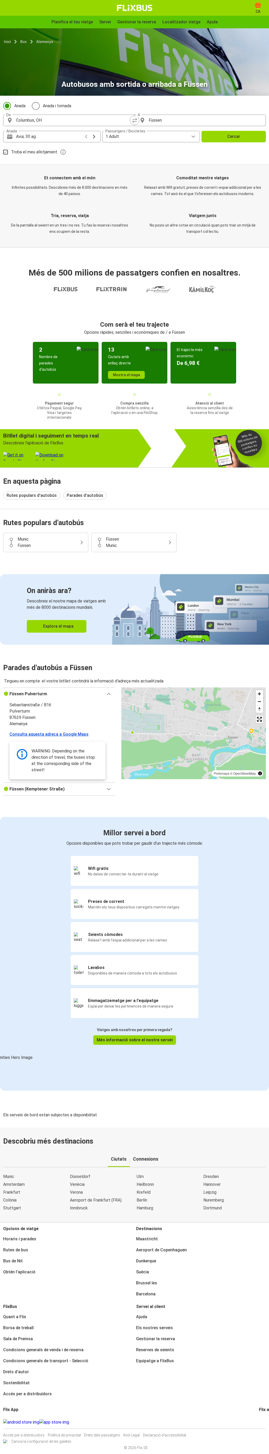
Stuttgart (12, 1207)
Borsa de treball (18, 1327)
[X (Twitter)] (266, 1422)
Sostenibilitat (16, 1382)
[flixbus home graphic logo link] (134, 8)
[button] (59, 694)
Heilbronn (145, 1184)
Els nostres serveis (154, 1327)
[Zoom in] (259, 694)
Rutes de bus (15, 1249)
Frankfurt (11, 1192)
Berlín (142, 1200)
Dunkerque (146, 1260)
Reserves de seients (155, 1349)
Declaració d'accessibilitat (164, 1435)
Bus (23, 42)
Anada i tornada (57, 105)
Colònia (10, 1200)
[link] (134, 609)
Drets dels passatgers (102, 1435)
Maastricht (147, 1238)
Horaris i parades (19, 1238)
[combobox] (73, 120)
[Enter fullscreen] (259, 719)
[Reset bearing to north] (259, 709)
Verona (76, 1192)
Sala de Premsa (18, 1338)
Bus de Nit (13, 1260)
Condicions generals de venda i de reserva (43, 1349)
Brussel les (146, 1282)
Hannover (212, 1184)
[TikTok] (267, 1422)
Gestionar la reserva (155, 1338)
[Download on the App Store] (54, 1422)
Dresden (211, 1176)
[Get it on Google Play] (21, 1422)
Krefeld (144, 1192)
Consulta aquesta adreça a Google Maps (49, 734)
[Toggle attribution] (260, 773)
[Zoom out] (259, 701)
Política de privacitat (64, 1435)
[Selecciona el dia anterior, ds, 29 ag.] (86, 136)
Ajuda (141, 1316)
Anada (19, 105)
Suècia (142, 1271)
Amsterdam (14, 1184)
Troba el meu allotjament (34, 151)
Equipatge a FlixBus (155, 1360)
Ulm (140, 1176)
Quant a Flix (14, 1316)
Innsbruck (79, 1207)
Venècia (77, 1184)
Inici (7, 42)
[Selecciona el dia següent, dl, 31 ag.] (94, 136)
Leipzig (209, 1192)
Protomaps (221, 773)
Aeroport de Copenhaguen (161, 1249)
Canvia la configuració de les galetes (41, 1441)
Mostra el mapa (126, 375)
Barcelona (146, 1293)
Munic (8, 1176)
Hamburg (145, 1207)
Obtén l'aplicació (19, 1271)
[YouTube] (263, 1422)
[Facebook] (260, 1422)
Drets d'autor (16, 1371)
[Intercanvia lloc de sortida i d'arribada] (134, 120)
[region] (193, 733)
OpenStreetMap (244, 773)
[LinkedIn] (264, 1422)
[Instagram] (261, 1422)
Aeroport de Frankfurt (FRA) (96, 1200)
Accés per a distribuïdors (27, 1393)
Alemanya (44, 42)
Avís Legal (131, 1435)
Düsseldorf (80, 1176)
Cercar (233, 136)
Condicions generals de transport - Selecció (45, 1360)
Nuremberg (213, 1200)
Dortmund (212, 1207)
